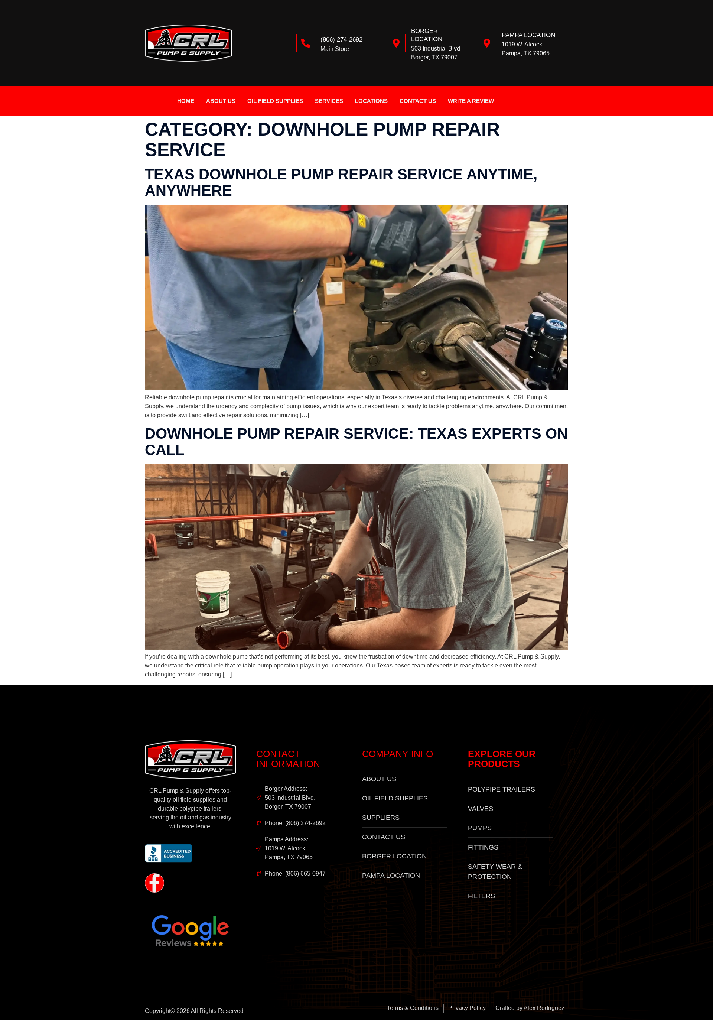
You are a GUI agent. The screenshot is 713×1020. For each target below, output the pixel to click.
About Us (220, 101)
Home (185, 101)
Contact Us (418, 101)
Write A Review (471, 101)
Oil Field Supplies (275, 101)
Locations (371, 101)
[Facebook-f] (154, 883)
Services (329, 101)
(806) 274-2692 (341, 39)
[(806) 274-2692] (305, 43)
